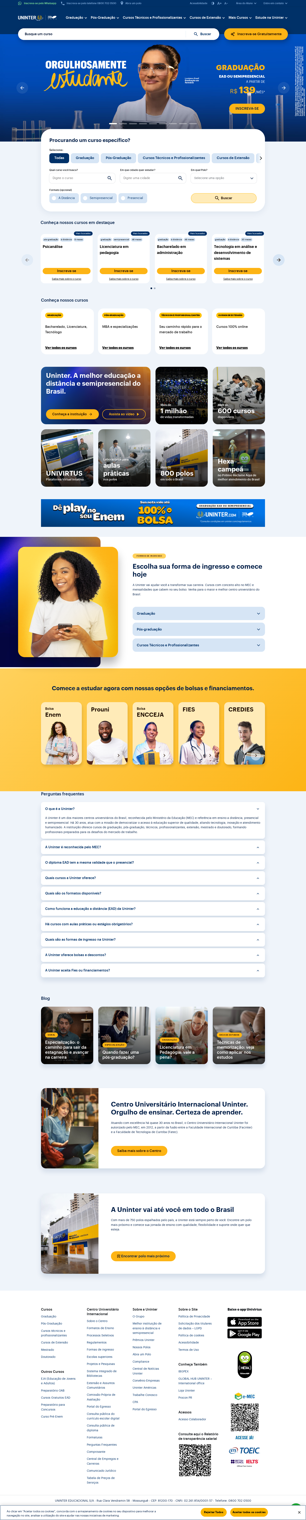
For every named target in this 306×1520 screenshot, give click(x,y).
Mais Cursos (238, 17)
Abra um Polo (142, 1354)
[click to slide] (113, 123)
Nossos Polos (142, 1347)
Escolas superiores (99, 1357)
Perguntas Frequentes (102, 1444)
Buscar (205, 34)
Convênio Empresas (146, 1380)
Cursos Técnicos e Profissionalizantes (152, 17)
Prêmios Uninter (143, 1340)
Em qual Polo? (199, 170)
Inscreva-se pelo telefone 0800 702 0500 (91, 3)
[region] (153, 1512)
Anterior (45, 158)
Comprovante (96, 1451)
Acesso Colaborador (192, 1419)
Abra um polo (133, 3)
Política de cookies (191, 1335)
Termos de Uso (188, 1349)
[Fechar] (299, 1512)
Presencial (135, 198)
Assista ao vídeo (121, 414)
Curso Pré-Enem (52, 1416)
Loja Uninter (186, 1390)
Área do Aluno (244, 3)
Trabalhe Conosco (145, 1395)
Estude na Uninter (269, 17)
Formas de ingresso (100, 1349)
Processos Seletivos (100, 1335)
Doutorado (48, 1357)
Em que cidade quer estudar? (137, 170)
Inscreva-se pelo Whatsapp (40, 3)
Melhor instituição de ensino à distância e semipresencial (147, 1328)
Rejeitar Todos (213, 1512)
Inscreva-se (66, 271)
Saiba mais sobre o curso (66, 279)
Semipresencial (101, 198)
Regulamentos (97, 1342)
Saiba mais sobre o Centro (139, 1151)
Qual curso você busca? (63, 170)
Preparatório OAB (53, 1390)
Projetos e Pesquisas (101, 1364)
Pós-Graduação (103, 17)
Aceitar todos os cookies (249, 1512)
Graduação (74, 17)
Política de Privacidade (194, 1316)
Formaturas (94, 1437)
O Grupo (138, 1316)
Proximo (261, 158)
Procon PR (185, 1397)
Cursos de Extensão (205, 17)
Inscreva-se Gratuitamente (259, 34)
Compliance (141, 1361)
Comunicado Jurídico (101, 1470)
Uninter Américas (144, 1387)
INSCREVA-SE (247, 108)
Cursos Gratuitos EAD (55, 1397)
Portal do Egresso (99, 1406)
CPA (135, 1402)
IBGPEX (183, 1371)
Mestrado (47, 1349)
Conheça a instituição (69, 414)
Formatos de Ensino (100, 1328)
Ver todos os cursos (61, 348)
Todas (59, 158)
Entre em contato (274, 3)
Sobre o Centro (97, 1321)
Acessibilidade (198, 3)
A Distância (66, 198)
